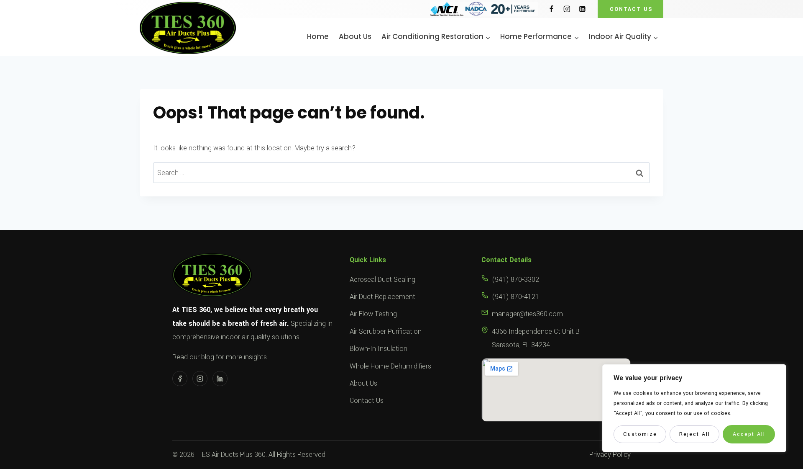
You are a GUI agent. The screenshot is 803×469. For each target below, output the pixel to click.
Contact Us (367, 400)
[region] (694, 408)
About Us (355, 36)
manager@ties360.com (527, 314)
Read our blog (193, 357)
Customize (640, 434)
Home (318, 36)
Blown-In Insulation (378, 348)
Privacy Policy (610, 454)
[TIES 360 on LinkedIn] (220, 378)
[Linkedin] (582, 9)
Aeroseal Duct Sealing (382, 279)
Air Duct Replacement (382, 297)
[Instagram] (567, 9)
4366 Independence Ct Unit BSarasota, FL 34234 (536, 338)
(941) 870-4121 (515, 297)
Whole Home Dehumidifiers (390, 366)
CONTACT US (631, 9)
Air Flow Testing (373, 314)
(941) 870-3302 (515, 279)
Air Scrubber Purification (386, 331)
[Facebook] (551, 9)
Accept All (749, 434)
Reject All (694, 434)
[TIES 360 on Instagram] (199, 378)
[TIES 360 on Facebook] (179, 378)
